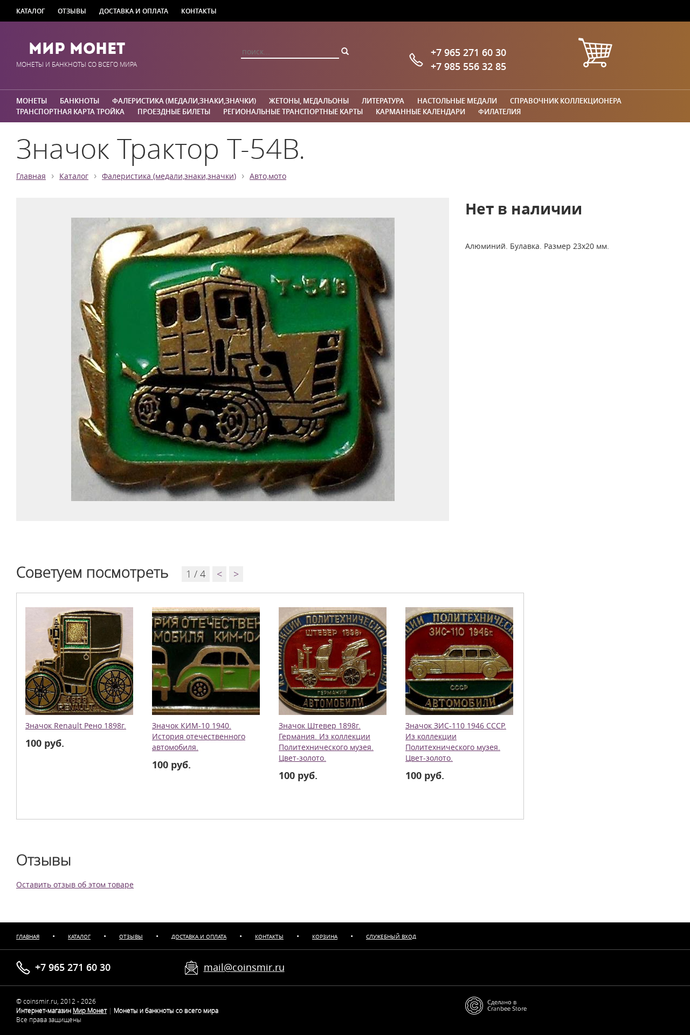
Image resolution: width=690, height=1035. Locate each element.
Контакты (199, 10)
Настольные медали (457, 101)
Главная (31, 176)
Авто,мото (268, 176)
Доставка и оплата (133, 10)
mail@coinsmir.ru (244, 967)
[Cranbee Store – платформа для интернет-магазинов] (496, 1005)
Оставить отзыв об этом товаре (75, 885)
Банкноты (79, 101)
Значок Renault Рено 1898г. (75, 726)
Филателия (499, 111)
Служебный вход (391, 936)
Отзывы (72, 10)
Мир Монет (77, 48)
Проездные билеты (173, 111)
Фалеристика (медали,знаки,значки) (184, 101)
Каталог (30, 10)
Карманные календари (420, 111)
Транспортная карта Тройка (70, 111)
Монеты (31, 101)
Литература (383, 101)
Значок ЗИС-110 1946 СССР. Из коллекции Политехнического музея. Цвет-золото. (455, 742)
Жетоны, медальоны (309, 101)
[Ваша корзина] (595, 54)
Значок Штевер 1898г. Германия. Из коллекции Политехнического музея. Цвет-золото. (326, 742)
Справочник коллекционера (566, 101)
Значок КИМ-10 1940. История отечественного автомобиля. (198, 736)
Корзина (324, 936)
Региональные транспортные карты (293, 111)
